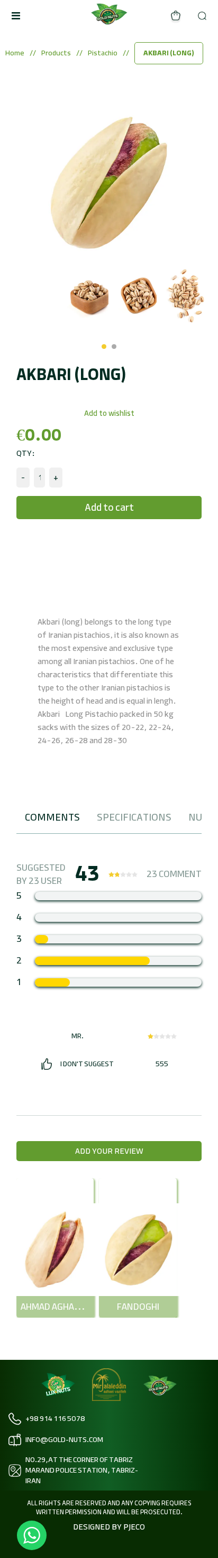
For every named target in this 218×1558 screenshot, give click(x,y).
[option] (38, 296)
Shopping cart (175, 16)
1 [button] (104, 346)
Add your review (109, 1151)
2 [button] (114, 346)
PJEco (133, 1527)
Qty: (25, 453)
